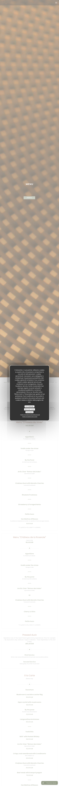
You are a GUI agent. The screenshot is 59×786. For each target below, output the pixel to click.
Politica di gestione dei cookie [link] (29, 416)
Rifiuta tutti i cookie (29, 409)
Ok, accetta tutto (29, 406)
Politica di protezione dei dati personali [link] (30, 415)
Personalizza (29, 412)
